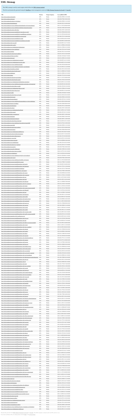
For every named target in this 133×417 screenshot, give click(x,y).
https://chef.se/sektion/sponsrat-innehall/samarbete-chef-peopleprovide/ (16, 320)
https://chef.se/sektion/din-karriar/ (8, 97)
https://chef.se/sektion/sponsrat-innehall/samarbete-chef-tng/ (13, 359)
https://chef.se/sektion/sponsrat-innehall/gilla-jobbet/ (12, 389)
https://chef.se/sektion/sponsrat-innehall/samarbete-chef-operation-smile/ (16, 211)
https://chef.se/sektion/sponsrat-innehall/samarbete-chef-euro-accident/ (16, 266)
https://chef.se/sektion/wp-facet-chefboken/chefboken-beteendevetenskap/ (16, 27)
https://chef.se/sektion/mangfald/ (8, 125)
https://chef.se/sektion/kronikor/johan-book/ (10, 90)
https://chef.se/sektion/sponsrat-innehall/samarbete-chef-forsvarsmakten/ (16, 274)
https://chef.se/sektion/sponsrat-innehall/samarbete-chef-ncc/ (13, 309)
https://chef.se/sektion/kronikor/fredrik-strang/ (11, 71)
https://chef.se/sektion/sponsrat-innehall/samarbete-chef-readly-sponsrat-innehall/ (18, 214)
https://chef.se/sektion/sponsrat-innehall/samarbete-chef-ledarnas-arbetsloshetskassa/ (18, 298)
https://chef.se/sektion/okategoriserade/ (9, 140)
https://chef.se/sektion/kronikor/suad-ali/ (9, 396)
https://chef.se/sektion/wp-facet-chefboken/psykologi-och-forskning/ (15, 155)
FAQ (25, 414)
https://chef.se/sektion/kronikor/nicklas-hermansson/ (12, 133)
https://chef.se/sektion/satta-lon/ (7, 378)
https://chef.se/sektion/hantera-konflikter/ (9, 103)
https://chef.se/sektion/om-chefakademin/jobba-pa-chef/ (13, 88)
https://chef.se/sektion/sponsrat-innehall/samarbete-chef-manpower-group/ (16, 302)
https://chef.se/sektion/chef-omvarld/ (9, 42)
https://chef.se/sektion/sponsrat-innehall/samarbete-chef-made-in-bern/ (16, 198)
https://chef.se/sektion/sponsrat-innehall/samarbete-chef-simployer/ (15, 335)
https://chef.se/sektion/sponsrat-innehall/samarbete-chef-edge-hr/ (14, 259)
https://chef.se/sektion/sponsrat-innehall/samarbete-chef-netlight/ (14, 313)
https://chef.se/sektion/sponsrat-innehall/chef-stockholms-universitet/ (15, 40)
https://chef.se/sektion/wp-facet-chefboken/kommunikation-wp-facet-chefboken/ (18, 101)
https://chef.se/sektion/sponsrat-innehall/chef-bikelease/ (12, 168)
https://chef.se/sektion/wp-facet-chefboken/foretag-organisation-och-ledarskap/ (17, 406)
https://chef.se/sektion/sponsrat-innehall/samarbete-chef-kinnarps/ (15, 194)
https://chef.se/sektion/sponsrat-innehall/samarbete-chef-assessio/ (14, 240)
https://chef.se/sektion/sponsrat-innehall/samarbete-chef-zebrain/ (14, 229)
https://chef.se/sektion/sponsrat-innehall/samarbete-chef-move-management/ (17, 372)
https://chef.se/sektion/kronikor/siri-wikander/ (10, 380)
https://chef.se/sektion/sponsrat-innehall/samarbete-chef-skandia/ (14, 339)
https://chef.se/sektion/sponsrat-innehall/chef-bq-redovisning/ (14, 170)
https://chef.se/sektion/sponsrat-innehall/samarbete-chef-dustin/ (14, 185)
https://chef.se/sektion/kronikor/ (8, 107)
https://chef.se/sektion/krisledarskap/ (8, 105)
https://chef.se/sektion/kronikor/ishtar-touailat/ (11, 86)
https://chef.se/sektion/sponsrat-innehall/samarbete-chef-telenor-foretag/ (16, 357)
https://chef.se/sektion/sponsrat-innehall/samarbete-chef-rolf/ (14, 326)
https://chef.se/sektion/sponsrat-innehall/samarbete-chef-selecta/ (14, 333)
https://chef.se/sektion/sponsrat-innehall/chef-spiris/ (12, 350)
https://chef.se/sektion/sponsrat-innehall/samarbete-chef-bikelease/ (15, 166)
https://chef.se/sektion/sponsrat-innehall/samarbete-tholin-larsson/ (14, 374)
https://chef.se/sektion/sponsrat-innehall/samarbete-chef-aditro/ (14, 233)
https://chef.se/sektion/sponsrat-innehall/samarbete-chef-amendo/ (14, 235)
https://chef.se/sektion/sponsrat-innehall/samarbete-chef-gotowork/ (15, 276)
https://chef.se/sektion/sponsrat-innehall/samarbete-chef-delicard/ (14, 181)
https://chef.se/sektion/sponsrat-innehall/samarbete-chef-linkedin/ (14, 300)
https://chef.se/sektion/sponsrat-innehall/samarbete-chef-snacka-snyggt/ (16, 344)
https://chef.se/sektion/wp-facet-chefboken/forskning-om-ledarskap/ (15, 66)
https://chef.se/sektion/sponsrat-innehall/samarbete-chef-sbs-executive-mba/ (17, 331)
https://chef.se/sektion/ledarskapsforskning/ (10, 118)
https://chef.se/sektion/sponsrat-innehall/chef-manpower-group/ (14, 391)
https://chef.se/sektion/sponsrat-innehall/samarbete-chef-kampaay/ (15, 294)
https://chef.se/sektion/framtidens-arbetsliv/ (10, 68)
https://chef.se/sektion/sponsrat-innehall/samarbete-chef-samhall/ (14, 328)
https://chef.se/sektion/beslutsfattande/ (9, 23)
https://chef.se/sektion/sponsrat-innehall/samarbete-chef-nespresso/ (15, 311)
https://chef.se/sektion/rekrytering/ (8, 157)
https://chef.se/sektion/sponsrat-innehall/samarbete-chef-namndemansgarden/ (17, 307)
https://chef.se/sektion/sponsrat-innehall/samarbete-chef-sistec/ (14, 337)
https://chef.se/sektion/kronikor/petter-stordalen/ (11, 151)
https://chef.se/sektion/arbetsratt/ (8, 19)
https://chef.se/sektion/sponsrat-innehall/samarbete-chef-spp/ (13, 352)
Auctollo (68, 10)
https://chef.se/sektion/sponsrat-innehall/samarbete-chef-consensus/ (15, 175)
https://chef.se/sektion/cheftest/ (7, 51)
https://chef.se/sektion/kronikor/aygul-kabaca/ (10, 21)
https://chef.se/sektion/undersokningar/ (9, 402)
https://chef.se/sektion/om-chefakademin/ (9, 142)
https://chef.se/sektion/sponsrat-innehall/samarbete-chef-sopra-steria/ (15, 346)
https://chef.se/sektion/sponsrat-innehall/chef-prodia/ (12, 38)
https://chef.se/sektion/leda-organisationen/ (10, 114)
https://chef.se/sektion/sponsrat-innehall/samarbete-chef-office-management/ (17, 315)
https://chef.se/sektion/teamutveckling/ (9, 398)
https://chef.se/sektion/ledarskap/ (8, 116)
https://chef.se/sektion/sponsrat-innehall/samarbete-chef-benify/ (14, 164)
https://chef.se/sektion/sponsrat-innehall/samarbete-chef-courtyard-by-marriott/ (17, 253)
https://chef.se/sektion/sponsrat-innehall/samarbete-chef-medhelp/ (15, 305)
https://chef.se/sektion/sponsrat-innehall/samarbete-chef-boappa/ (14, 242)
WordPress (28, 10)
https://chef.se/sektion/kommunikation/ (9, 99)
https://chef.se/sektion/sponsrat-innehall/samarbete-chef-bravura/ (14, 244)
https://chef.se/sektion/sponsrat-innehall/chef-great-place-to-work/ (15, 32)
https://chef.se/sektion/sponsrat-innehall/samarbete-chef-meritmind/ (15, 201)
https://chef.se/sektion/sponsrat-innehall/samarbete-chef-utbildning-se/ (15, 361)
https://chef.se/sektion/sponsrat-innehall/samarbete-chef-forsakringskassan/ (16, 272)
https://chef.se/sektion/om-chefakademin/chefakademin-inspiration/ (15, 81)
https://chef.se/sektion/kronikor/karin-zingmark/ (11, 94)
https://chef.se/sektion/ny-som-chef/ (8, 138)
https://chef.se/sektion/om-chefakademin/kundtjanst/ (12, 110)
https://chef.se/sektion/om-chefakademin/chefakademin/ (13, 47)
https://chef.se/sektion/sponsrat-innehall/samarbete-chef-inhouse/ (14, 289)
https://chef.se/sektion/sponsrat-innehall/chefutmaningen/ (13, 387)
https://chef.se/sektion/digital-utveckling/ (9, 55)
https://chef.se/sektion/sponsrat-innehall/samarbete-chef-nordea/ (14, 207)
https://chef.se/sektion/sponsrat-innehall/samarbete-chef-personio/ (15, 322)
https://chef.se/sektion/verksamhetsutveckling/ (10, 404)
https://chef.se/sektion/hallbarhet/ (8, 73)
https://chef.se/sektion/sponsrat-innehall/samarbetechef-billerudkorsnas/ (16, 376)
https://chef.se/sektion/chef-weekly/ (8, 45)
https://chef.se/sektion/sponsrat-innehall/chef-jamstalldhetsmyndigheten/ (16, 34)
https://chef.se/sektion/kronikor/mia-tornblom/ (11, 127)
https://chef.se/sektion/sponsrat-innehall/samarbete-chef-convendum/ (15, 250)
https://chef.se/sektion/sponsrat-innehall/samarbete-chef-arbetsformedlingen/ (17, 237)
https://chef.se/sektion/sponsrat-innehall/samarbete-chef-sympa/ (14, 224)
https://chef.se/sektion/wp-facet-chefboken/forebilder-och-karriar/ (15, 159)
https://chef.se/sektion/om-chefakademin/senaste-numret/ (13, 400)
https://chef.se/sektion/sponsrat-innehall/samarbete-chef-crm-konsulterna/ (16, 255)
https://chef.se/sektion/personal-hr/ (8, 146)
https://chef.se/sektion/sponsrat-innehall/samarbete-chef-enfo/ (14, 263)
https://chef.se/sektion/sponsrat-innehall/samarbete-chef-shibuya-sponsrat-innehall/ (18, 222)
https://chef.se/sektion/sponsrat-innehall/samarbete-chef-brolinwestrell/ (16, 248)
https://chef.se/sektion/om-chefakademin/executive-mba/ (13, 62)
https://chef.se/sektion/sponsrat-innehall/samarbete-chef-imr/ (13, 192)
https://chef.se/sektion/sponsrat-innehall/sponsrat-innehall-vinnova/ (15, 393)
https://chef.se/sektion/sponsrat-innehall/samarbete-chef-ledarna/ (14, 296)
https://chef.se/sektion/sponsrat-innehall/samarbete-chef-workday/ (15, 370)
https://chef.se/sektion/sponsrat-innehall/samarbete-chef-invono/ (14, 292)
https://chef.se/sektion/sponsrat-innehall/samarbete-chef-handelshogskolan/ (16, 281)
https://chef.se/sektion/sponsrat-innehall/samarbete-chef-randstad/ (14, 324)
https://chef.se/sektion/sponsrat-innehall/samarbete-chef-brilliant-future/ (16, 246)
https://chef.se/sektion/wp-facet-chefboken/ (10, 49)
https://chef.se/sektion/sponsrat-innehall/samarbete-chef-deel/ (14, 179)
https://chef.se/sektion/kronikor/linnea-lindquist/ (11, 120)
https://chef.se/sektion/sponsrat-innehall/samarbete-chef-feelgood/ (15, 270)
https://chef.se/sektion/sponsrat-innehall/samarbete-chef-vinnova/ (14, 363)
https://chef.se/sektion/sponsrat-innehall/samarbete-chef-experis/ (14, 268)
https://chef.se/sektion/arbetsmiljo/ (8, 16)
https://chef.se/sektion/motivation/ (8, 129)
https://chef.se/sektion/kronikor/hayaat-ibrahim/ (11, 77)
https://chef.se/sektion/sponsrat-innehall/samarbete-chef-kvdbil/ (14, 196)
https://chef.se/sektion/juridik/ (7, 92)
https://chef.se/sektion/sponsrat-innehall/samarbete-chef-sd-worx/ (14, 218)
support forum (32, 414)
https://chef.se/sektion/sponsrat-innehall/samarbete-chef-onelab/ (14, 209)
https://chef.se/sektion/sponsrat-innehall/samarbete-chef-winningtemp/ (15, 367)
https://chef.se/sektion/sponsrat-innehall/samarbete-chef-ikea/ (14, 287)
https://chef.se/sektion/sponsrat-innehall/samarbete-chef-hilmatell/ (15, 190)
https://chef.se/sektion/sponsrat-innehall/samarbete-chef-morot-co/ (15, 203)
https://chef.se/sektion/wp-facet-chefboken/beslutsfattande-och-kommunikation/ (18, 25)
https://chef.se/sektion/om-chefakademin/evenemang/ (12, 60)
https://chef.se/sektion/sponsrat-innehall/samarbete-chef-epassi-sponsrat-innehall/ (18, 188)
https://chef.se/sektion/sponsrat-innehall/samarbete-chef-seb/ (13, 220)
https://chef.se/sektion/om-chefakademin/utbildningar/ (12, 131)
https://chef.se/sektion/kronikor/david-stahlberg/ (11, 53)
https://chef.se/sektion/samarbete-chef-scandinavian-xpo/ (13, 216)
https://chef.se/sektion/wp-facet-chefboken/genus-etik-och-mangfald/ (15, 123)
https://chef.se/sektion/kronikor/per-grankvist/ (10, 144)
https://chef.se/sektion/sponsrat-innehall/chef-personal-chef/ (13, 36)
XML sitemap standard (39, 7)
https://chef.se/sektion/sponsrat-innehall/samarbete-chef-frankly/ (14, 231)
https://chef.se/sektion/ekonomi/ (8, 58)
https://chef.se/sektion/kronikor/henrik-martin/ (11, 79)
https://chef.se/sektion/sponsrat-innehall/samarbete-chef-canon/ (14, 172)
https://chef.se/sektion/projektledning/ (9, 153)
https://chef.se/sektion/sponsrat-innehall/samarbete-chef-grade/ (14, 279)
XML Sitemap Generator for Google (56, 10)
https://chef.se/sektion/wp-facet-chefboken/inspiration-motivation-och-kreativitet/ (18, 84)
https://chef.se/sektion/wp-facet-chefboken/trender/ (12, 64)
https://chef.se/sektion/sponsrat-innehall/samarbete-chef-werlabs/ (14, 365)
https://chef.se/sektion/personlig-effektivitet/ (10, 149)
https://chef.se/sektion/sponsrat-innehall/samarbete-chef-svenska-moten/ (16, 354)
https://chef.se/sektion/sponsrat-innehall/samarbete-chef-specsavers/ (15, 348)
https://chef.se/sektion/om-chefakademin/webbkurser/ (12, 409)
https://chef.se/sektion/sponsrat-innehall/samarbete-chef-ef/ (13, 261)
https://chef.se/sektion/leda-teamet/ (8, 112)
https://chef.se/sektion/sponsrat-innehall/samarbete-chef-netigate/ (14, 205)
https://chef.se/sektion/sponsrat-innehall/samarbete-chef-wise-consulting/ (16, 227)
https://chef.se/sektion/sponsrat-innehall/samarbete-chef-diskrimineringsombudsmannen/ (19, 257)
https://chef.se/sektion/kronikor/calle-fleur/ (10, 29)
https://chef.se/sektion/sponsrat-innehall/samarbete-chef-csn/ (13, 177)
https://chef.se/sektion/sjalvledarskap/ (9, 383)
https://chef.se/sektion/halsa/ (7, 75)
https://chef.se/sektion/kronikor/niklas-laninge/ (11, 136)
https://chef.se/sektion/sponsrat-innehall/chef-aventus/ (12, 162)
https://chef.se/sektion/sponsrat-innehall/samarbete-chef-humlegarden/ (15, 285)
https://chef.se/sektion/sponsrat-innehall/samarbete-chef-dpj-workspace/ (16, 183)
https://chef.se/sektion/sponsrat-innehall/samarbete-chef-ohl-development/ (16, 318)
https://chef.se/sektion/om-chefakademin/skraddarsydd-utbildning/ (15, 385)
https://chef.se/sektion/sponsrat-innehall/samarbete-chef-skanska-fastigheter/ (17, 341)
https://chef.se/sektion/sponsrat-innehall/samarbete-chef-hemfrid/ (14, 283)
